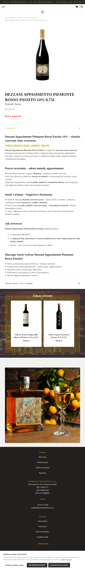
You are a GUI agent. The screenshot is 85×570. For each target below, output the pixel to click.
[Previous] (13, 323)
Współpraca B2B (42, 537)
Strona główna (10, 18)
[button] (81, 6)
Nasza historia (42, 521)
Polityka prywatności (42, 468)
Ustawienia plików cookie (14, 565)
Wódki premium (42, 544)
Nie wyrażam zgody (37, 565)
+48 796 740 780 (42, 505)
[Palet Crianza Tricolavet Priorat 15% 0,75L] (26, 316)
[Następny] (71, 323)
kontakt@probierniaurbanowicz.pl (42, 508)
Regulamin (42, 473)
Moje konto (42, 457)
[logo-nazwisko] (3, 7)
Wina (20, 18)
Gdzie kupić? (42, 526)
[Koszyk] (76, 6)
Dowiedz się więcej (66, 559)
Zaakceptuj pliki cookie (59, 565)
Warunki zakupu (42, 462)
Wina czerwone (30, 18)
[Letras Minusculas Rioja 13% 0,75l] (59, 316)
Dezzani (18, 104)
